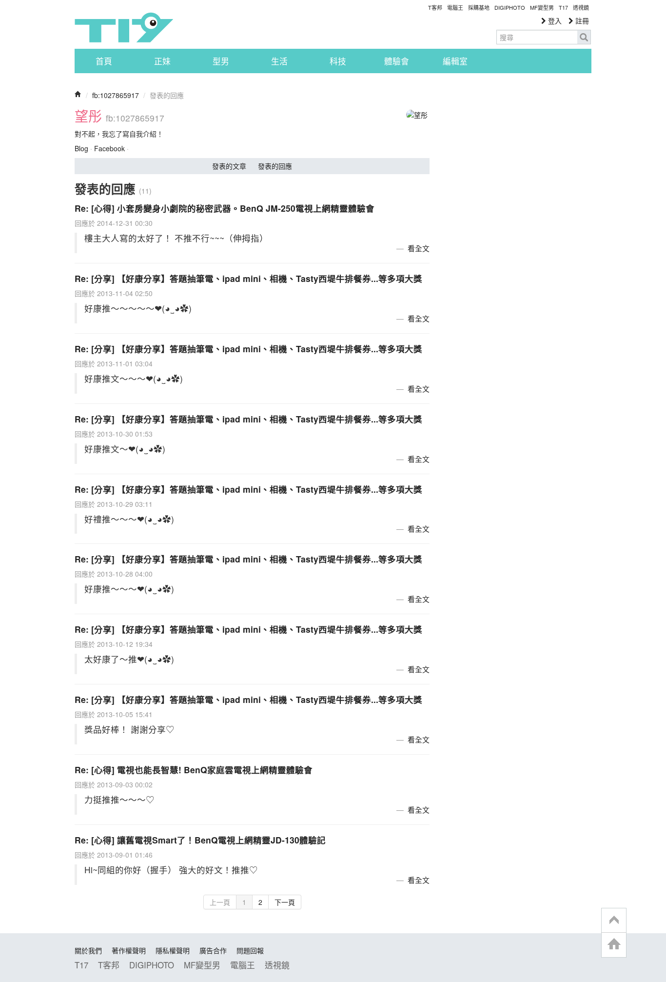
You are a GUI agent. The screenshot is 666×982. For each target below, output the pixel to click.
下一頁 (284, 902)
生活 (279, 61)
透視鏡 (581, 7)
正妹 (162, 61)
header (614, 920)
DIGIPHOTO (509, 7)
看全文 (419, 248)
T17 (124, 27)
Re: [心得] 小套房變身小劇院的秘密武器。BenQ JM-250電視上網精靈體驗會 (224, 208)
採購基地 (479, 7)
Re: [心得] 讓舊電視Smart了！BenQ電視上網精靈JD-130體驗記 (200, 840)
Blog (81, 148)
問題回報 (250, 950)
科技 (338, 61)
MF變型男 (542, 7)
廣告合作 (213, 950)
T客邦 (435, 7)
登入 (554, 20)
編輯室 (455, 61)
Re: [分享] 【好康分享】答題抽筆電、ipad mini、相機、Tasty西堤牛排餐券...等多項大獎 (248, 278)
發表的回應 (275, 166)
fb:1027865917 (115, 95)
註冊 (581, 20)
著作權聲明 (129, 950)
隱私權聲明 (173, 950)
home (614, 945)
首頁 (104, 61)
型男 (221, 61)
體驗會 (396, 61)
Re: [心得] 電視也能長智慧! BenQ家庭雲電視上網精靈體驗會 (194, 769)
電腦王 (455, 7)
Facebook (109, 148)
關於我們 (88, 950)
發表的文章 (229, 166)
